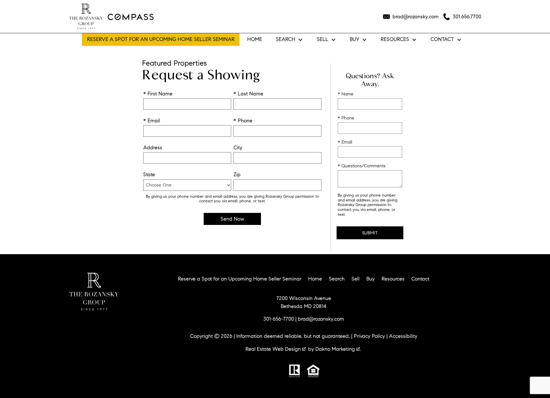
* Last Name (248, 94)
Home (254, 39)
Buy (370, 279)
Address (152, 147)
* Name (345, 94)
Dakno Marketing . (338, 349)
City (237, 147)
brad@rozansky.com (321, 319)
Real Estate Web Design (273, 349)
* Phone (242, 120)
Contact (420, 279)
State (149, 174)
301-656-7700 (278, 319)
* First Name (157, 94)
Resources (393, 279)
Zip (237, 174)
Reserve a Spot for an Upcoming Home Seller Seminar (161, 39)
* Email (151, 120)
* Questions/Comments (362, 165)
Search (337, 279)
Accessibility (403, 336)
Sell (355, 279)
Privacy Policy (369, 336)
